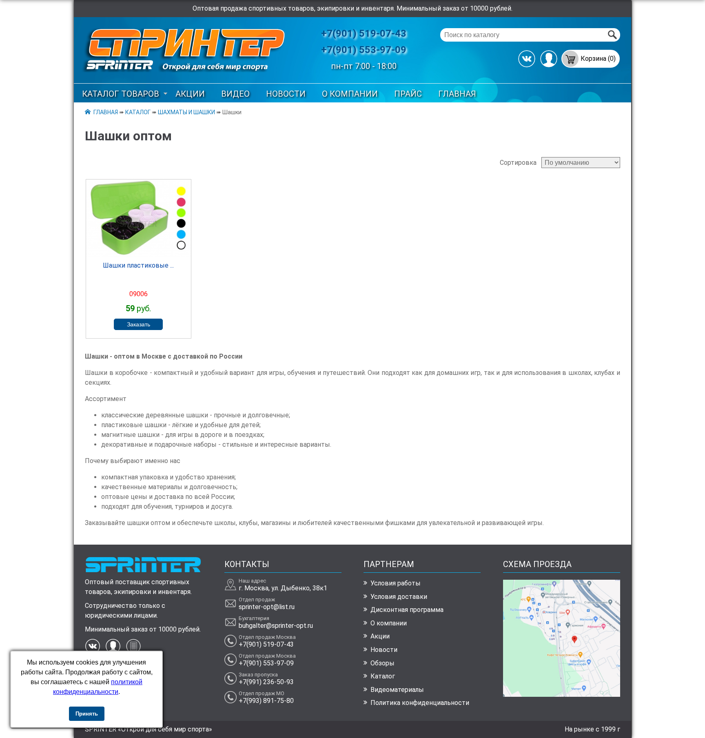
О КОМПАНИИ (350, 94)
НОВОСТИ (286, 94)
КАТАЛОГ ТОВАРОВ (120, 94)
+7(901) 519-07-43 (363, 33)
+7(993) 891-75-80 (266, 701)
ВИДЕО (235, 94)
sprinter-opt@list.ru (267, 607)
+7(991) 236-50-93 (266, 682)
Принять (86, 714)
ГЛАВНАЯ (457, 94)
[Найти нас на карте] (561, 694)
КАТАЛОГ (138, 112)
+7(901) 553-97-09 (363, 49)
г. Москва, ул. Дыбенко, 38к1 (283, 588)
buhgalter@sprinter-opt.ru (276, 625)
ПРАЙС (408, 94)
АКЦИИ (190, 94)
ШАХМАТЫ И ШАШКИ (186, 112)
